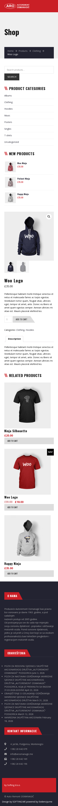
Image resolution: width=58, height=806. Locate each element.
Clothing (36, 50)
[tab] (14, 339)
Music (7, 115)
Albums (8, 95)
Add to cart (21, 319)
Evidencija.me (45, 801)
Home (10, 50)
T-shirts (8, 135)
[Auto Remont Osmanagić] (17, 4)
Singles (7, 128)
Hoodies (8, 108)
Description (14, 338)
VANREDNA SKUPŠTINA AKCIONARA (23, 717)
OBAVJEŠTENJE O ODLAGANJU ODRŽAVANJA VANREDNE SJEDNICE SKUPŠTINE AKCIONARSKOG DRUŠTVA (27, 697)
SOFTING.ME (19, 801)
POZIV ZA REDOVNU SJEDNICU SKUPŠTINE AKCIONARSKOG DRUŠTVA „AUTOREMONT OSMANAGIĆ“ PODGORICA (26, 669)
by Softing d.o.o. (12, 785)
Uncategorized (11, 142)
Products (23, 50)
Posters (8, 122)
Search (11, 77)
